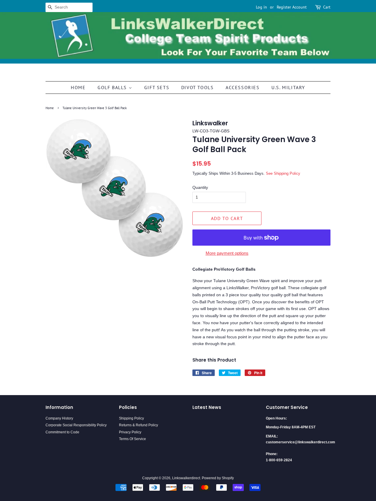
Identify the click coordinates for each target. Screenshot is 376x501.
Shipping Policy (131, 418)
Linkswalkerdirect (186, 478)
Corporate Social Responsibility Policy (76, 425)
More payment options (227, 253)
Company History (59, 418)
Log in (261, 7)
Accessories (243, 87)
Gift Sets (156, 87)
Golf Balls (113, 87)
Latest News (206, 407)
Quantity (200, 187)
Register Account (292, 7)
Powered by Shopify (218, 478)
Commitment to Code (62, 432)
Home (78, 87)
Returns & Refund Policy (138, 425)
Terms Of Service (132, 439)
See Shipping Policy (283, 173)
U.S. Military (288, 87)
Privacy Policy (130, 432)
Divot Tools (197, 87)
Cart (326, 7)
